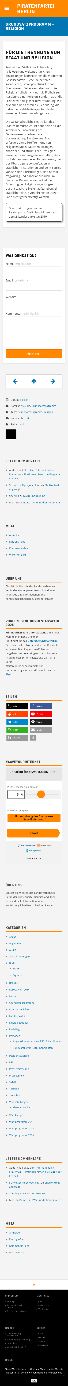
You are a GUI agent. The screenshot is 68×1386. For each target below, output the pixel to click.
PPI (11, 1062)
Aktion (13, 936)
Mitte (40, 1333)
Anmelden (15, 535)
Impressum (11, 1295)
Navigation (7, 8)
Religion (48, 412)
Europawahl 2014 (19, 989)
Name (18, 264)
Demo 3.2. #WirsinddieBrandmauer (40, 502)
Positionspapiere (19, 1055)
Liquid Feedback (18, 1022)
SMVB (16, 968)
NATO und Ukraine (34, 496)
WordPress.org (17, 555)
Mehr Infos (42, 1295)
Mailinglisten (43, 1305)
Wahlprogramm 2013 (21, 1128)
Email (18, 280)
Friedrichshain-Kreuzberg (18, 1339)
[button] (17, 706)
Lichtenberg (12, 1343)
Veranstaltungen (19, 1102)
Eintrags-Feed (17, 541)
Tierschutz (15, 1095)
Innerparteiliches (19, 1009)
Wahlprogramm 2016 (21, 1135)
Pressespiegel (17, 1075)
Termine (14, 1088)
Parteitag (14, 1029)
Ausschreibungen (19, 956)
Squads (17, 975)
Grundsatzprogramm (44, 406)
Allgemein (15, 943)
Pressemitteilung (19, 1069)
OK (34, 1380)
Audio (26, 406)
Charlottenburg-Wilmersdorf (14, 1334)
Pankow (41, 1341)
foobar (13, 996)
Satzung (10, 1301)
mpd (21, 424)
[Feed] (34, 1285)
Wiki (40, 1301)
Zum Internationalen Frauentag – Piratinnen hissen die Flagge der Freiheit (35, 474)
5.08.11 (24, 399)
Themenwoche (21, 1107)
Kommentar (22, 313)
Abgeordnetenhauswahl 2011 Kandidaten (37, 1041)
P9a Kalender (44, 1309)
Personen (14, 1035)
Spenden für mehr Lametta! (15, 1306)
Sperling (14, 496)
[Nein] (63, 1375)
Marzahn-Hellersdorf (16, 1347)
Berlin (12, 963)
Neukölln (42, 1337)
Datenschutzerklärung (17, 1311)
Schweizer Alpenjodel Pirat (24, 485)
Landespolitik (17, 1016)
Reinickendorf (44, 1345)
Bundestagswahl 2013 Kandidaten (33, 1048)
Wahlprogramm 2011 (21, 1121)
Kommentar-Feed (19, 548)
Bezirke (13, 983)
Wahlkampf (15, 1115)
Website (11, 297)
